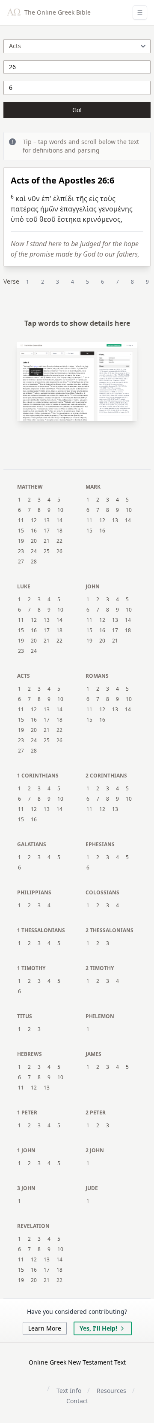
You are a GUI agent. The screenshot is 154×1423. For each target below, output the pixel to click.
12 (34, 520)
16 (34, 530)
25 (47, 551)
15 (21, 530)
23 (21, 551)
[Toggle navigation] (140, 12)
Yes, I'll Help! (98, 1328)
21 (47, 541)
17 (47, 530)
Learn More (44, 1328)
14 (59, 520)
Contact (77, 1401)
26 (59, 551)
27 (21, 561)
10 (60, 510)
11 (21, 520)
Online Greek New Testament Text (77, 1362)
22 (59, 541)
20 (34, 541)
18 (59, 530)
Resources (111, 1390)
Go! (77, 110)
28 (34, 561)
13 (47, 520)
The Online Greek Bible (57, 12)
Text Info (68, 1390)
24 (34, 551)
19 (21, 541)
